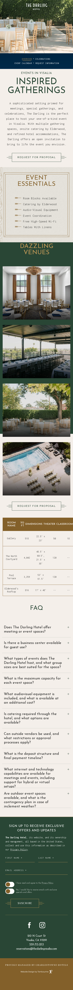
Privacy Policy (19, 849)
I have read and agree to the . (35, 883)
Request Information (47, 63)
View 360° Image (36, 426)
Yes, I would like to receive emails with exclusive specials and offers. (36, 891)
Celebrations (42, 59)
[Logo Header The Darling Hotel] (36, 7)
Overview (27, 59)
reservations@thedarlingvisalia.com (36, 949)
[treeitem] (36, 629)
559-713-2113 (36, 944)
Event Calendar (23, 63)
